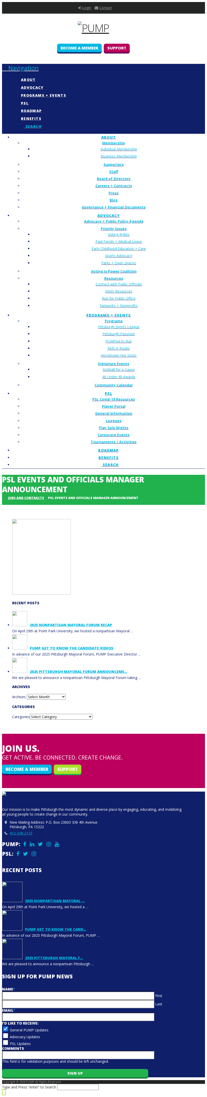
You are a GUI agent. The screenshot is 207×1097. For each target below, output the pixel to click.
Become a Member (79, 48)
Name (8, 989)
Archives (19, 696)
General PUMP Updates (29, 1030)
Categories (21, 716)
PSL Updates (20, 1043)
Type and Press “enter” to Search (29, 1087)
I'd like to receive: (20, 1023)
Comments (13, 1048)
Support (116, 48)
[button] (20, 68)
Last (158, 1004)
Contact (105, 7)
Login (86, 7)
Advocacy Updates (25, 1036)
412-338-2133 (21, 833)
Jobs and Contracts (26, 498)
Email (8, 1010)
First (158, 995)
